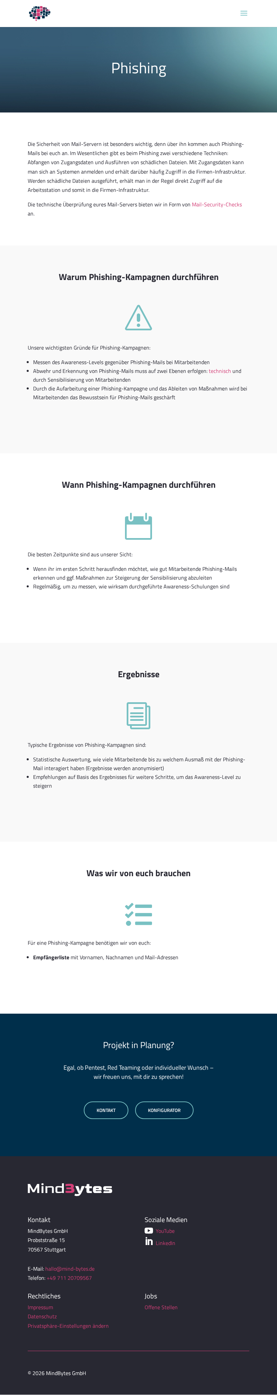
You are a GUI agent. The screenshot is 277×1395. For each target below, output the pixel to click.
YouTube (160, 1230)
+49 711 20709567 (69, 1278)
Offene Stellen (161, 1307)
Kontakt (106, 1110)
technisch (220, 371)
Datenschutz (42, 1316)
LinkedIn (160, 1242)
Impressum (40, 1307)
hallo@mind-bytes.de (70, 1269)
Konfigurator (164, 1110)
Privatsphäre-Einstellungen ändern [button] (68, 1326)
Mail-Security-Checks (217, 204)
